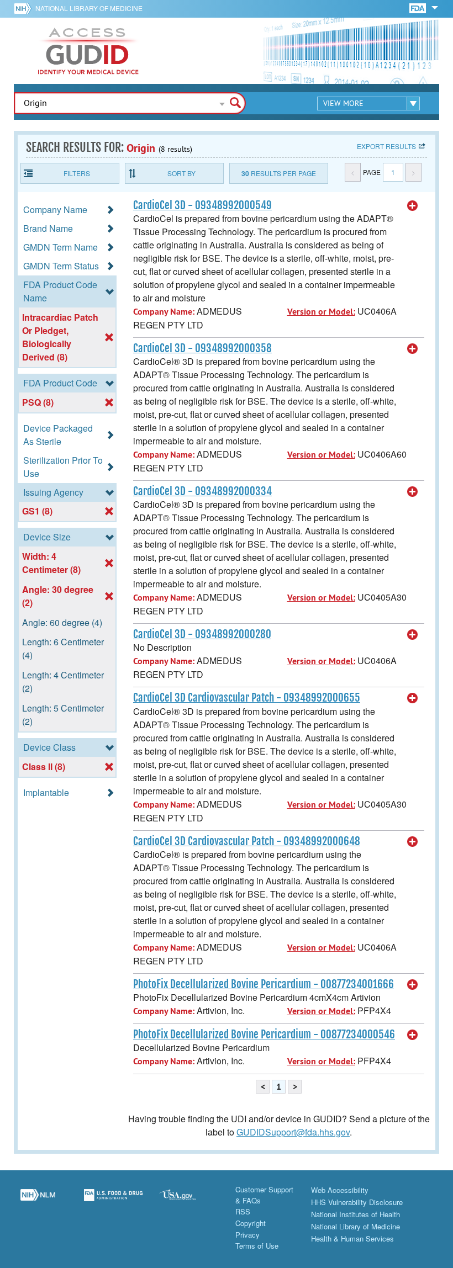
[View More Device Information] (412, 205)
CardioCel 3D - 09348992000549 (202, 205)
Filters (77, 173)
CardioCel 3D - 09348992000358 (202, 348)
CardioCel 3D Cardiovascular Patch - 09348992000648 (246, 841)
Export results (386, 146)
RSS (242, 1211)
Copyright (250, 1223)
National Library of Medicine (89, 8)
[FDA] (418, 7)
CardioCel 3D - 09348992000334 (202, 491)
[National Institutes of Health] (24, 8)
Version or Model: (321, 311)
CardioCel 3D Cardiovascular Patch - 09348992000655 (246, 697)
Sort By (181, 173)
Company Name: (163, 311)
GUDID (88, 51)
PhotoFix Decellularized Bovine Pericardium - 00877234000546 (264, 1034)
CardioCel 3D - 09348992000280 (202, 634)
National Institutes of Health (355, 1214)
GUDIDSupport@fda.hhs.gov (293, 1132)
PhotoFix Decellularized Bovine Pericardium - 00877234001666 (263, 984)
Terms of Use (256, 1245)
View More (343, 103)
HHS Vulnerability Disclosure (357, 1202)
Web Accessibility (339, 1190)
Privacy (247, 1234)
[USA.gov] (188, 1201)
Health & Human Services (352, 1238)
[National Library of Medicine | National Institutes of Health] (37, 1201)
